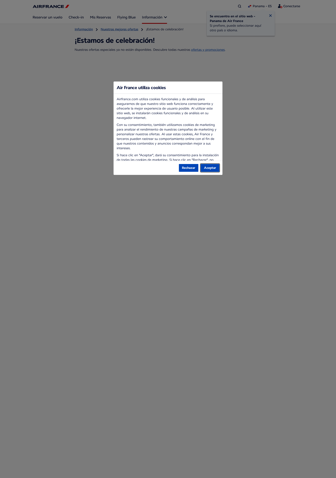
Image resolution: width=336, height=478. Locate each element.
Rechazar (188, 168)
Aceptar (210, 168)
